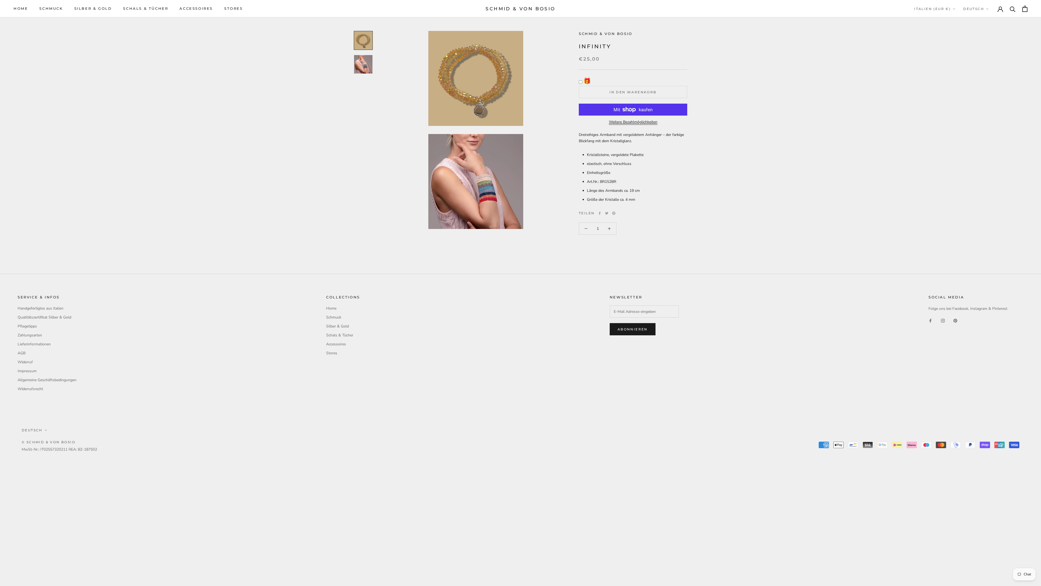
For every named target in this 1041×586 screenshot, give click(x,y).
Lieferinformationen (34, 344)
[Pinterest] (613, 213)
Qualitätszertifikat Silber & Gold (44, 317)
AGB (21, 353)
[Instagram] (943, 320)
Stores (233, 8)
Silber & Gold (93, 8)
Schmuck (51, 8)
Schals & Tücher (145, 8)
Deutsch (973, 9)
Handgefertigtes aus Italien (40, 308)
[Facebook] (599, 213)
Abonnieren (633, 329)
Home (21, 8)
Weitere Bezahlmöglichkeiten (633, 122)
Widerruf (25, 362)
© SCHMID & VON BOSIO (48, 442)
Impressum (27, 371)
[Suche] (1013, 9)
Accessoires (196, 8)
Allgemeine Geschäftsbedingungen (47, 380)
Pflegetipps (27, 326)
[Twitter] (606, 213)
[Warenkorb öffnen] (1024, 9)
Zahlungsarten (30, 335)
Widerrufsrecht (30, 388)
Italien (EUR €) (932, 9)
